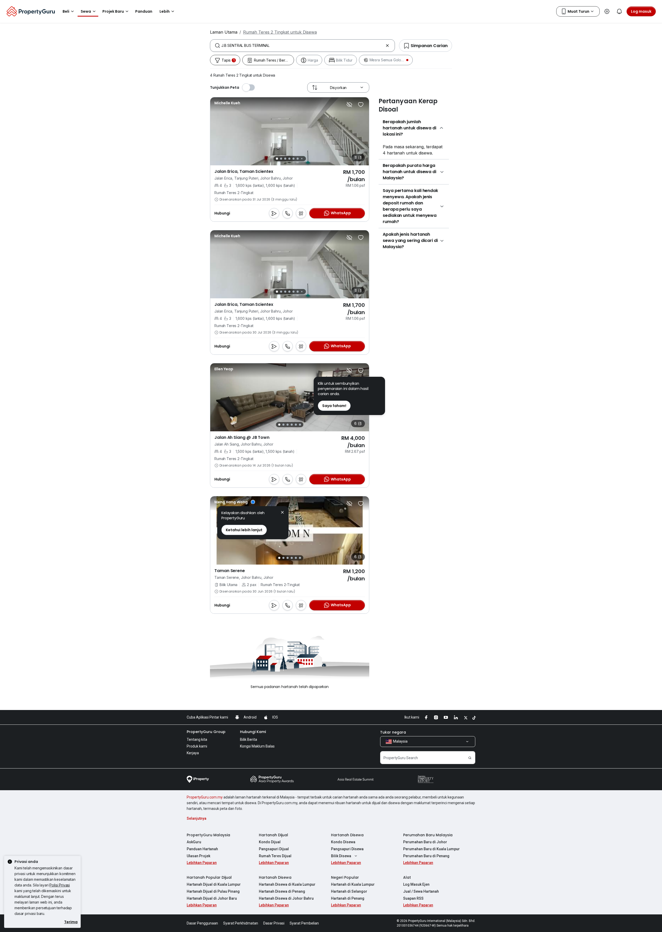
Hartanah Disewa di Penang (282, 891)
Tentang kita (197, 739)
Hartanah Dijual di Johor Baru (212, 898)
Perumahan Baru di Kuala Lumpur (431, 849)
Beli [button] (66, 11)
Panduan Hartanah (202, 849)
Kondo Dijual (270, 842)
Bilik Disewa (341, 856)
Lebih (165, 11)
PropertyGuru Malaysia (208, 835)
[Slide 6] (298, 159)
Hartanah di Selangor (349, 891)
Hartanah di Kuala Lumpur (353, 884)
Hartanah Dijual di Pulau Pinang (213, 891)
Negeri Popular (345, 877)
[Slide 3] (285, 159)
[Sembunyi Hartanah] (349, 104)
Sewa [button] (86, 11)
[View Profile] (227, 103)
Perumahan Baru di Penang (426, 856)
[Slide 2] (281, 159)
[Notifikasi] (619, 11)
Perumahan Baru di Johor (425, 842)
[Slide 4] (289, 159)
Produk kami (197, 746)
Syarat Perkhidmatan (240, 923)
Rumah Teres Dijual (275, 856)
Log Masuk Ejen (416, 884)
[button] (282, 513)
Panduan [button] (143, 11)
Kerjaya (193, 753)
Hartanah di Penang (347, 898)
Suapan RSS (413, 898)
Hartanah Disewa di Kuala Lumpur (287, 884)
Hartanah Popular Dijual (209, 877)
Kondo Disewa (343, 842)
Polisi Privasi (59, 885)
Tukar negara (393, 732)
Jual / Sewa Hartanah (421, 891)
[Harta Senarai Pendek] (361, 104)
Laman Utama (223, 32)
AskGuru (194, 842)
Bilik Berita (248, 739)
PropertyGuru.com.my (205, 797)
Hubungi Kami (253, 731)
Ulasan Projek (198, 856)
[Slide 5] (293, 159)
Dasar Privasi (273, 923)
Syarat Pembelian (304, 923)
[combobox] (302, 45)
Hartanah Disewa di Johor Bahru (286, 898)
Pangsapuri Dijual (274, 849)
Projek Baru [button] (113, 11)
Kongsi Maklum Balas (257, 746)
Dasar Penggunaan (202, 923)
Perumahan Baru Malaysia (428, 835)
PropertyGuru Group (206, 731)
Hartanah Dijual (273, 835)
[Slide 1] (277, 159)
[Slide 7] (301, 158)
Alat (407, 877)
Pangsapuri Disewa (347, 849)
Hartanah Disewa (347, 835)
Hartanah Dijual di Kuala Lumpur (214, 884)
